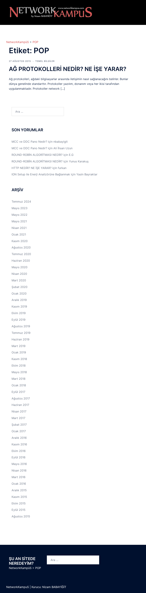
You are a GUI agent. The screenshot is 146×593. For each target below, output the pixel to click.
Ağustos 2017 (21, 398)
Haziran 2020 (21, 260)
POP (35, 42)
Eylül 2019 (18, 319)
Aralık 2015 (19, 490)
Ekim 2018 (19, 365)
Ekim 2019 (19, 313)
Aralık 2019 (19, 300)
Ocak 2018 (19, 385)
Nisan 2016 (19, 470)
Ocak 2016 (19, 483)
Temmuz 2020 (21, 254)
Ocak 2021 (19, 234)
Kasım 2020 (20, 241)
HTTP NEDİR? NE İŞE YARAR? (31, 168)
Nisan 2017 (19, 411)
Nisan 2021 (19, 228)
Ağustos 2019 (21, 326)
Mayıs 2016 (19, 464)
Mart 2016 (18, 477)
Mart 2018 (18, 378)
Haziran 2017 (20, 405)
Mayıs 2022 (19, 214)
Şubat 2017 (19, 424)
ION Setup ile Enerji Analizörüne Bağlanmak (41, 174)
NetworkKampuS (18, 587)
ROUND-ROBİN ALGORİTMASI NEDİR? (37, 155)
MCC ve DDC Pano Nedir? (29, 141)
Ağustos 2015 (21, 516)
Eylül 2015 (18, 510)
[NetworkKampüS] (51, 12)
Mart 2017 (18, 418)
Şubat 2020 (19, 287)
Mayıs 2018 (19, 372)
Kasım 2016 (19, 444)
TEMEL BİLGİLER (45, 61)
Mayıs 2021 (19, 221)
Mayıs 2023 (19, 208)
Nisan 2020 (19, 274)
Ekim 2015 (19, 503)
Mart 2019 (18, 346)
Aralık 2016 (19, 438)
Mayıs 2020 (19, 267)
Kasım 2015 (19, 497)
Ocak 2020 (19, 293)
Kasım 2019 (19, 306)
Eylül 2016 (18, 457)
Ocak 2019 (19, 352)
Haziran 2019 (20, 339)
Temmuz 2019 (21, 333)
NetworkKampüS (17, 42)
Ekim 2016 (19, 451)
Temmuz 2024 (21, 201)
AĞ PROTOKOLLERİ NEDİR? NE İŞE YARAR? (67, 68)
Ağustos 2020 (21, 247)
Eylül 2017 (18, 392)
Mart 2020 (19, 280)
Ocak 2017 (19, 431)
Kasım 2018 (19, 359)
